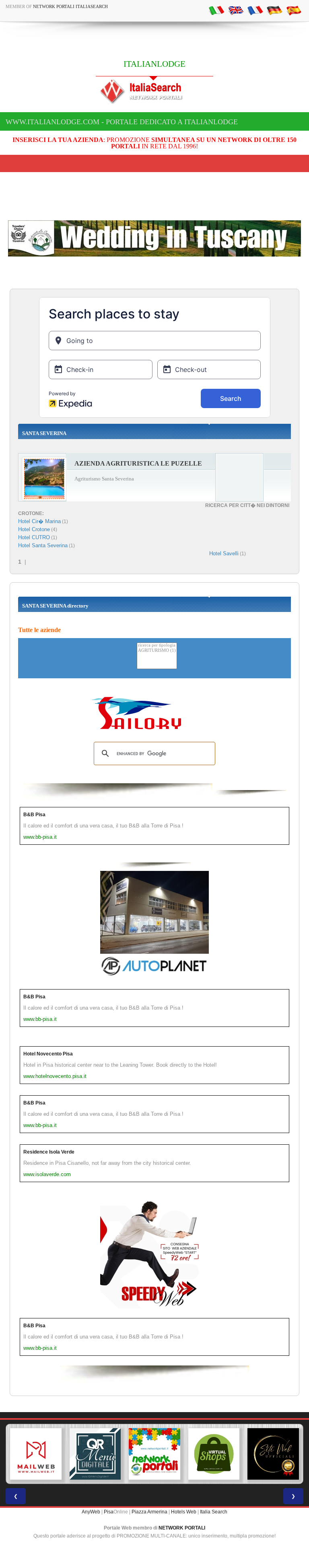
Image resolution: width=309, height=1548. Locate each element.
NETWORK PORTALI (182, 1528)
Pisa (108, 1512)
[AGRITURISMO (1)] (157, 650)
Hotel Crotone (34, 529)
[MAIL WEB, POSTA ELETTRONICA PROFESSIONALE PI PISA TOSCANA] (36, 1454)
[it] (216, 10)
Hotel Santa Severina (43, 545)
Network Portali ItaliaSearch (70, 6)
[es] (294, 10)
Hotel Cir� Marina (39, 521)
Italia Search (213, 1512)
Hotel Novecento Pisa (48, 1054)
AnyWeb (91, 1512)
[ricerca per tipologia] (157, 645)
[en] (236, 10)
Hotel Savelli (224, 553)
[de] (274, 10)
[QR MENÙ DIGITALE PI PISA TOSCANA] (95, 1454)
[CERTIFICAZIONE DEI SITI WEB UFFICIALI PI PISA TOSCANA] (273, 1454)
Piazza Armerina (149, 1512)
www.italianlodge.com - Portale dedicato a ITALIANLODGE (122, 122)
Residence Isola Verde (48, 1152)
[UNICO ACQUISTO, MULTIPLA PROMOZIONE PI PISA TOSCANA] (154, 1454)
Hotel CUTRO (34, 537)
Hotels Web (183, 1512)
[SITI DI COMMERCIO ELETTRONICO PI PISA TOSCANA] (214, 1454)
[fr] (255, 10)
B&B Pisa (34, 814)
